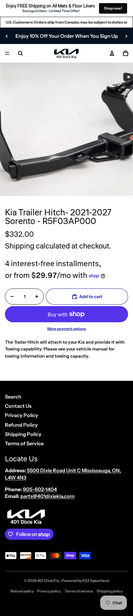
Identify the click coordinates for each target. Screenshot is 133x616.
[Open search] (20, 53)
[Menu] (7, 53)
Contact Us (18, 406)
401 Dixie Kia (48, 580)
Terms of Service (24, 443)
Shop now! (113, 8)
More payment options (66, 329)
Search (13, 397)
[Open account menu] (112, 53)
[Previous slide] (7, 36)
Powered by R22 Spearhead (85, 580)
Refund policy (22, 591)
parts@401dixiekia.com (47, 496)
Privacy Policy (21, 415)
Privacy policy (49, 591)
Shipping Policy (23, 434)
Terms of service (79, 591)
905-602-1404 (40, 489)
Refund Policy (21, 425)
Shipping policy (109, 591)
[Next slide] (126, 36)
